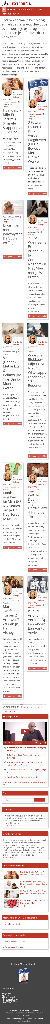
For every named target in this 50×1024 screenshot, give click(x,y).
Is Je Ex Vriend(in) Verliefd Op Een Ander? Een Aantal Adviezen (37, 622)
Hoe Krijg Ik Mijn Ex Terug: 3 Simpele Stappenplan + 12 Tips (13, 121)
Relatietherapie (10, 1001)
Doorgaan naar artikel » (13, 167)
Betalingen (30, 1013)
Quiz (41, 9)
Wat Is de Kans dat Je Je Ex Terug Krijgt (23, 777)
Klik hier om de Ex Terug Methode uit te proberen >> (24, 783)
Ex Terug (7, 995)
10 (38, 706)
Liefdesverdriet (13, 924)
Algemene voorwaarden (14, 1013)
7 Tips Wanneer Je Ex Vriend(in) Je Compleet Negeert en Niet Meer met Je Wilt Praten (37, 257)
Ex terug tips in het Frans (14, 941)
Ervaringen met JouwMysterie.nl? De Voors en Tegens (16, 234)
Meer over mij (9, 857)
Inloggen (7, 14)
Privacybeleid (25, 1010)
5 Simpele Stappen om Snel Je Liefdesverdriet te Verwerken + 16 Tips (33, 884)
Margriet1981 (14, 217)
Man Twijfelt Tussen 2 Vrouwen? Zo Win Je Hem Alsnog (11, 619)
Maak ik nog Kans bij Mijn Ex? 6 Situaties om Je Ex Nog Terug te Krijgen (12, 505)
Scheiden (7, 1002)
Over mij (40, 1013)
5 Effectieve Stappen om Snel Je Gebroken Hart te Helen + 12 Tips (33, 903)
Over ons (11, 9)
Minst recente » (10, 711)
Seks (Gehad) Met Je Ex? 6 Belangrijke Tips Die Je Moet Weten (12, 372)
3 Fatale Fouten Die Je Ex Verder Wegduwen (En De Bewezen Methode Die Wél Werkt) (37, 142)
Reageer (31, 119)
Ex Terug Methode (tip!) (27, 9)
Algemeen (7, 993)
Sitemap (36, 1010)
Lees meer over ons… (12, 825)
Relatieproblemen (11, 999)
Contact (17, 14)
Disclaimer (13, 1010)
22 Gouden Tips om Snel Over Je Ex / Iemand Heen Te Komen (33, 892)
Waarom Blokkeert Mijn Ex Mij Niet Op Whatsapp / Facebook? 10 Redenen (37, 370)
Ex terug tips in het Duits (13, 947)
